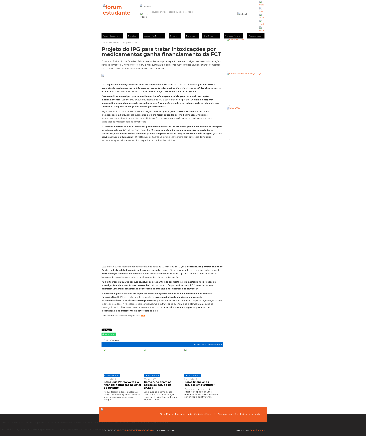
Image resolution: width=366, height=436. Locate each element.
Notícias (132, 36)
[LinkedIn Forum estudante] (261, 29)
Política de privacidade (251, 414)
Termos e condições (228, 414)
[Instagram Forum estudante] (261, 3)
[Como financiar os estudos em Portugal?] (202, 363)
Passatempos (254, 36)
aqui (143, 315)
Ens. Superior (210, 36)
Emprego (190, 36)
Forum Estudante (111, 36)
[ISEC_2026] (246, 123)
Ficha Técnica (166, 414)
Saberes (174, 36)
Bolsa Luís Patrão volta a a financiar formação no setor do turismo (122, 384)
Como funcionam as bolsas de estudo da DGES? (157, 384)
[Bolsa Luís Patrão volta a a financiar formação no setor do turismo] (123, 363)
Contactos (199, 414)
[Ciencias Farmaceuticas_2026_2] (246, 88)
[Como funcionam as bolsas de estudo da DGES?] (162, 363)
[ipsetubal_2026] (246, 54)
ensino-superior (111, 340)
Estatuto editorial (183, 414)
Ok (3, 433)
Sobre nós (211, 414)
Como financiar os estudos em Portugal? (199, 383)
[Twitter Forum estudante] (261, 16)
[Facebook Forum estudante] (261, 10)
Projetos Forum (232, 36)
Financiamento (214, 344)
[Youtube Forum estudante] (261, 23)
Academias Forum (153, 36)
